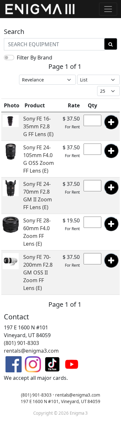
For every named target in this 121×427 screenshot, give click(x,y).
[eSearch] (110, 44)
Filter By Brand (34, 57)
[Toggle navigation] (108, 9)
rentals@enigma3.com (31, 350)
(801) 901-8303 (21, 343)
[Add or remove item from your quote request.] (111, 122)
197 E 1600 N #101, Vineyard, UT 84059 (60, 401)
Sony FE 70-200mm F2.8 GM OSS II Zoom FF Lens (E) (38, 272)
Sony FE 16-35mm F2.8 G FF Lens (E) (38, 126)
